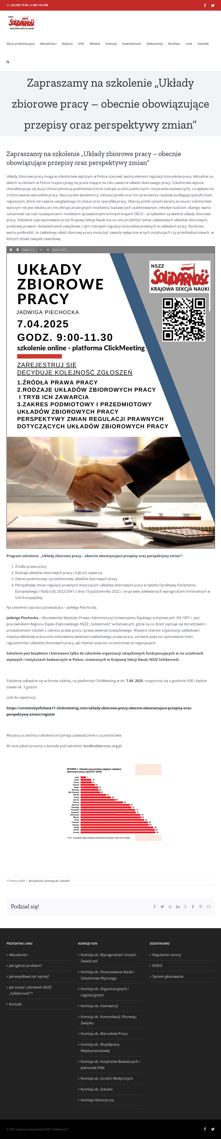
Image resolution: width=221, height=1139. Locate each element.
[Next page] (17, 249)
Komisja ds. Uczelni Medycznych (107, 1078)
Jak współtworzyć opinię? (29, 976)
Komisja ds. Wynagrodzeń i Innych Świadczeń (108, 957)
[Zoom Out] (41, 249)
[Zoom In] (48, 249)
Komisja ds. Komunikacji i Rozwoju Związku (108, 1019)
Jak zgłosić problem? (25, 965)
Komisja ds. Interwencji (99, 1005)
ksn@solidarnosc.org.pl (103, 746)
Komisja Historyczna (97, 1100)
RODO (157, 965)
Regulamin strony (166, 954)
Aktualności (35, 881)
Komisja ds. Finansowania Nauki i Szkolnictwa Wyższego (107, 975)
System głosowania (167, 976)
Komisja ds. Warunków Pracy (104, 1033)
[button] (7, 62)
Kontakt (15, 1004)
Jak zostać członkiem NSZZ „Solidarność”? (30, 990)
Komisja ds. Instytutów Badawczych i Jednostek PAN (110, 1064)
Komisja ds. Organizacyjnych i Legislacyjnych (105, 991)
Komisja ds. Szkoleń (57, 881)
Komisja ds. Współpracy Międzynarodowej (100, 1047)
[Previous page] (11, 249)
